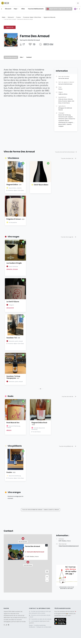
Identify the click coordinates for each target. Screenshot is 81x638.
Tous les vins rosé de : (68, 396)
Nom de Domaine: (63, 77)
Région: (62, 93)
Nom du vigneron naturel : (66, 83)
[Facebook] (8, 625)
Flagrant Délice (13, 185)
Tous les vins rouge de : (67, 237)
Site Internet (69, 545)
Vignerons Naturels (49, 17)
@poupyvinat (10, 308)
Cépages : (66, 119)
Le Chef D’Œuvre (12, 302)
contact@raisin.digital (37, 621)
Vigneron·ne (9, 27)
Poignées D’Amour (15, 219)
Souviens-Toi (13, 338)
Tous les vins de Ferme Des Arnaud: (65, 152)
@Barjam (8, 430)
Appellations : (66, 100)
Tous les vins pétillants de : (66, 446)
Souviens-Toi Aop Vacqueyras (13, 377)
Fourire (10, 472)
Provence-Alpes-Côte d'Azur (32, 17)
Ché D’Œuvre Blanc (41, 185)
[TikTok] (6, 625)
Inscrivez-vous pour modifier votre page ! (67, 587)
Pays (15, 9)
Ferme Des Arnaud (11, 57)
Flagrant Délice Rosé (39, 423)
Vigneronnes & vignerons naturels (60, 9)
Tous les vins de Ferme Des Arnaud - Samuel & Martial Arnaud (40, 509)
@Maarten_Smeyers (12, 269)
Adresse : (65, 540)
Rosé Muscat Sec (12, 423)
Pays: (60, 88)
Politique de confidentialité (44, 627)
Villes (23, 9)
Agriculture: (65, 108)
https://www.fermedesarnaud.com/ (69, 546)
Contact (29, 57)
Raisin (3, 17)
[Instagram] (4, 625)
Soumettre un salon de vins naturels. (41, 619)
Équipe (31, 625)
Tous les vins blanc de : (67, 158)
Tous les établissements (36, 9)
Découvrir (8, 9)
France (18, 17)
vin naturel (71, 611)
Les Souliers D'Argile (14, 263)
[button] (40, 388)
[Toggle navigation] (78, 3)
